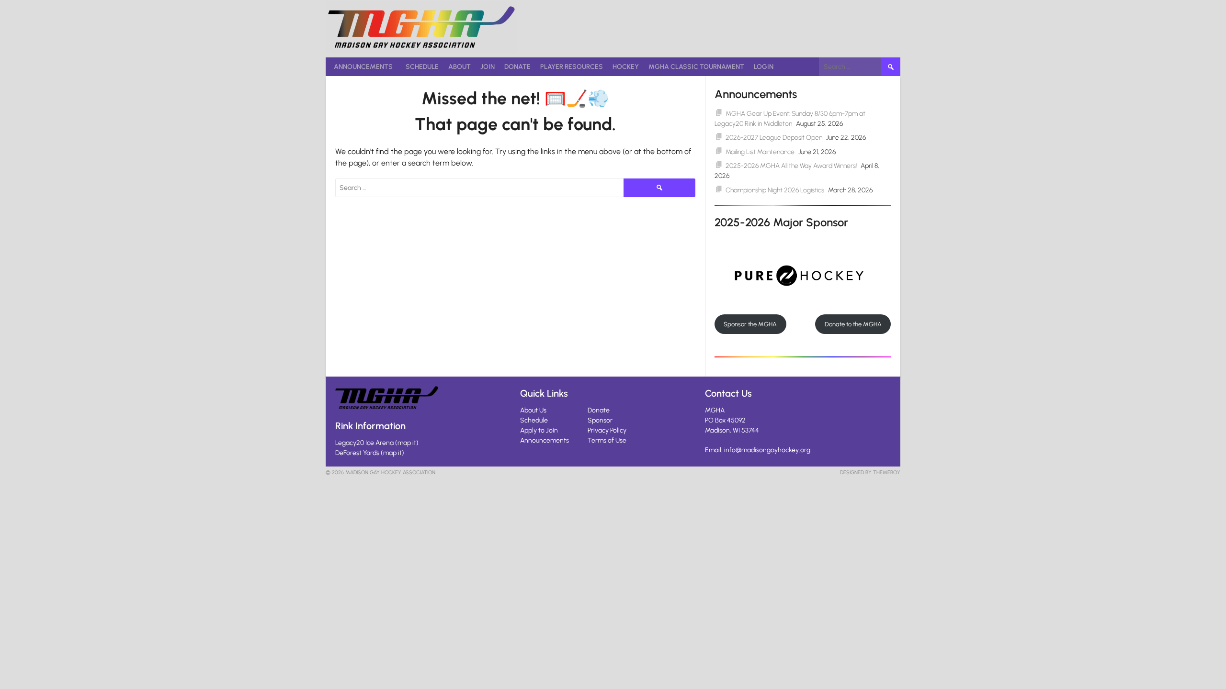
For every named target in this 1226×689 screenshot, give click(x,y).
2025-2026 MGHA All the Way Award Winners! (791, 166)
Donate (517, 67)
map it (406, 443)
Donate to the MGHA (853, 324)
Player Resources (571, 67)
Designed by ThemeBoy (870, 472)
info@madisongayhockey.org (767, 450)
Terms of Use (607, 440)
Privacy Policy (607, 430)
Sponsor (600, 420)
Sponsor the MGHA (750, 324)
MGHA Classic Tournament (696, 67)
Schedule (422, 67)
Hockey (626, 67)
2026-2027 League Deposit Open (774, 137)
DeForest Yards (357, 453)
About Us (533, 410)
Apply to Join (539, 430)
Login (763, 67)
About (459, 67)
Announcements (363, 67)
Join (487, 67)
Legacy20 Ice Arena (364, 443)
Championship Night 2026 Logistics (775, 190)
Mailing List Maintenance (760, 152)
